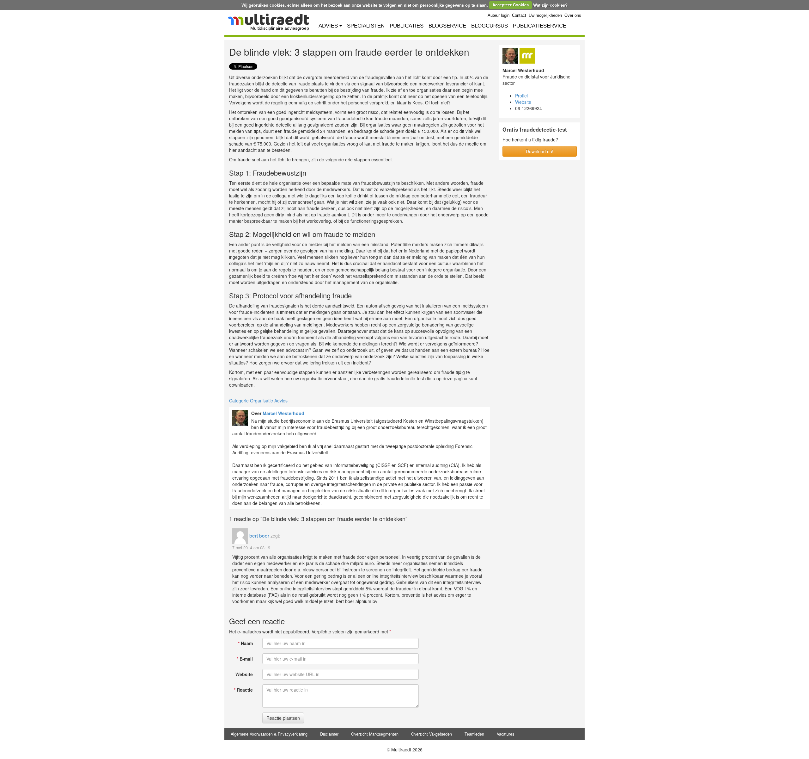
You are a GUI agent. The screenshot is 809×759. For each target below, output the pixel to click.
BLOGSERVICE (447, 26)
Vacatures (505, 734)
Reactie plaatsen (283, 718)
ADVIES (328, 26)
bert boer (259, 535)
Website (244, 674)
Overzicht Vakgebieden (431, 734)
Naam (245, 643)
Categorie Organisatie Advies (258, 400)
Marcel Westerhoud (283, 413)
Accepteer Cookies (510, 5)
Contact (519, 15)
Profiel (521, 95)
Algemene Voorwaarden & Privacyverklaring (269, 734)
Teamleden (474, 734)
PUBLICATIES (406, 26)
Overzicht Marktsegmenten (374, 734)
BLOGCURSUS (489, 26)
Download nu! (539, 151)
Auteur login (498, 15)
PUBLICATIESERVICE (539, 26)
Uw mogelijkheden (545, 15)
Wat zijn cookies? (550, 5)
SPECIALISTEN (366, 26)
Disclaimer (329, 734)
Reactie (243, 690)
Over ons (572, 15)
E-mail (245, 659)
